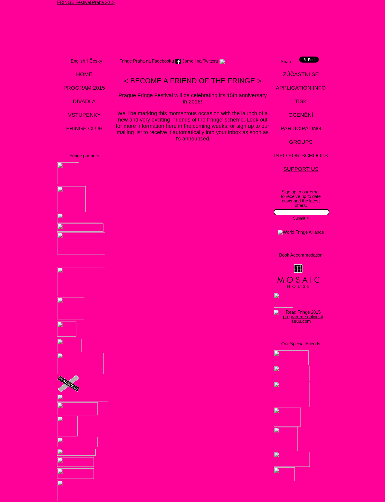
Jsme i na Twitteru (200, 60)
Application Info (301, 88)
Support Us (301, 169)
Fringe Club (84, 128)
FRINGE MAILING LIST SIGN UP (192, 150)
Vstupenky (84, 115)
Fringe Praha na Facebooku (146, 60)
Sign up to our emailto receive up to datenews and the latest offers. (301, 198)
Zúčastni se (301, 74)
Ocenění (300, 115)
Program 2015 (84, 88)
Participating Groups (301, 135)
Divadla (84, 101)
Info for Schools (301, 155)
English (78, 60)
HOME (84, 74)
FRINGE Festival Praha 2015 (86, 2)
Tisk (301, 101)
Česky (95, 60)
